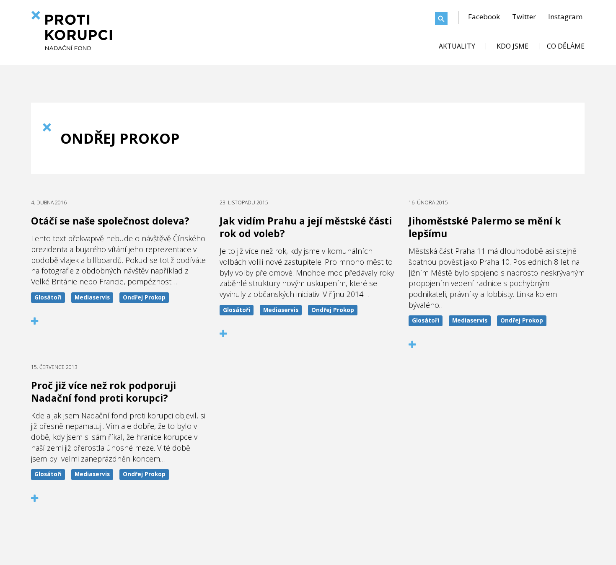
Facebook (484, 16)
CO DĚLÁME (566, 46)
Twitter (524, 16)
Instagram (565, 16)
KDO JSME (512, 46)
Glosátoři (48, 297)
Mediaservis (92, 297)
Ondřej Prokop (144, 297)
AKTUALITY (457, 46)
